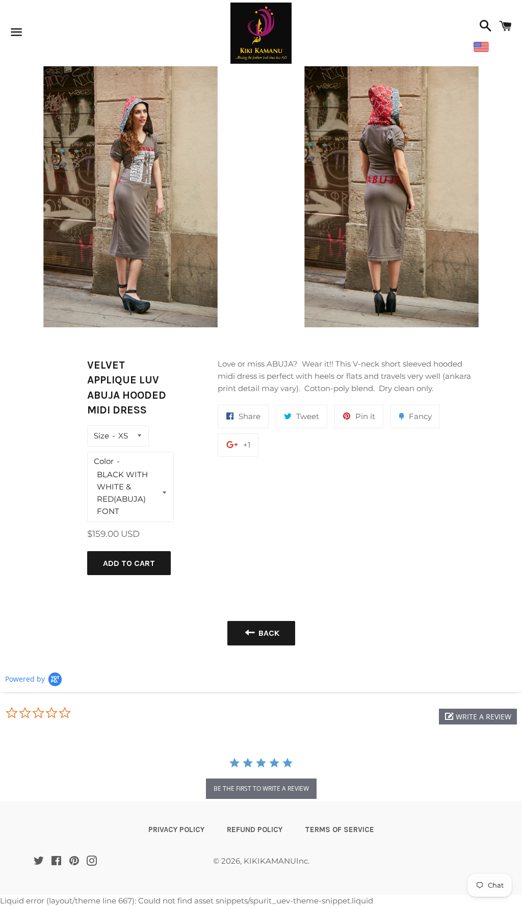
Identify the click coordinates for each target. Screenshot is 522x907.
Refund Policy (254, 829)
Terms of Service (339, 829)
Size (101, 435)
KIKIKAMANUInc (276, 861)
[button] (478, 716)
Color (104, 461)
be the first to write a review (261, 788)
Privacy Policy (176, 829)
